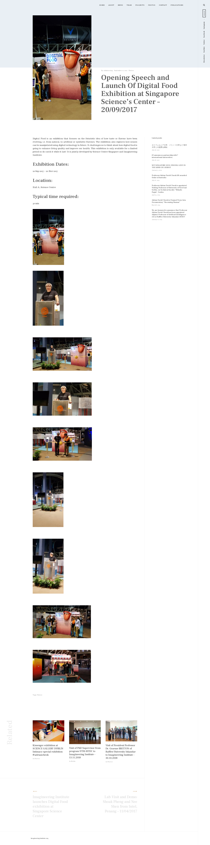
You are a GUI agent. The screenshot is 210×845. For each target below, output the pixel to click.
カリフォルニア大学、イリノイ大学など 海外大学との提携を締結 (169, 146)
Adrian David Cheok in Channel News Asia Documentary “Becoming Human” (169, 201)
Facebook (204, 34)
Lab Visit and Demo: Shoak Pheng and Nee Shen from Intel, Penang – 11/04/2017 (120, 804)
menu (204, 5)
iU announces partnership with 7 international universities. (165, 156)
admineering (108, 70)
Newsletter (204, 58)
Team (129, 5)
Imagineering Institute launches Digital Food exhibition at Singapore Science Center (51, 806)
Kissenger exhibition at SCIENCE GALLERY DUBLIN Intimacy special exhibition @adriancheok (48, 750)
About (111, 5)
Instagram (204, 25)
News (120, 5)
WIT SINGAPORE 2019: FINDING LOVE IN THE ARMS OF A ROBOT (169, 166)
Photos (151, 5)
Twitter (204, 42)
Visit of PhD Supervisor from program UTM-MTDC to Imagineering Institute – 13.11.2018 (85, 753)
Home (102, 5)
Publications (177, 5)
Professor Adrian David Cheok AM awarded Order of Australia (169, 176)
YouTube (204, 50)
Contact (163, 5)
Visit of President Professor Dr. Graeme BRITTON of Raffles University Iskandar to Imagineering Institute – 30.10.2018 (121, 752)
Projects (139, 5)
